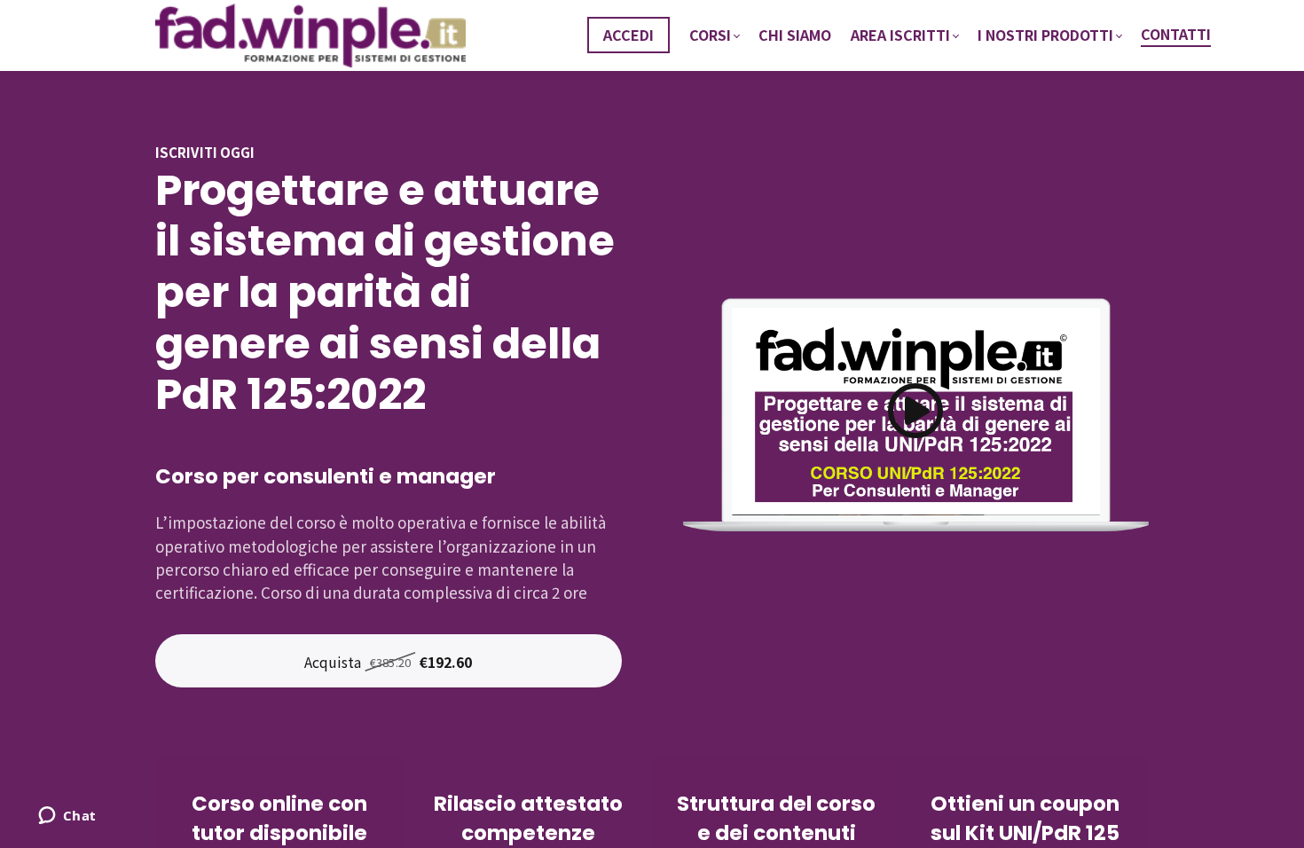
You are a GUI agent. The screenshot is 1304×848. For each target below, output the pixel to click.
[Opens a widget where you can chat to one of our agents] (67, 817)
